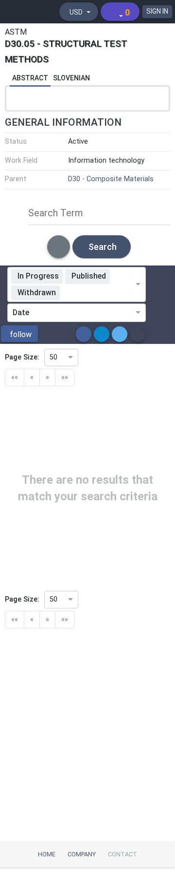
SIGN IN (157, 11)
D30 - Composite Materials (111, 179)
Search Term (55, 213)
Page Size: (22, 357)
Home (46, 854)
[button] (19, 333)
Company (82, 854)
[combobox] (99, 292)
